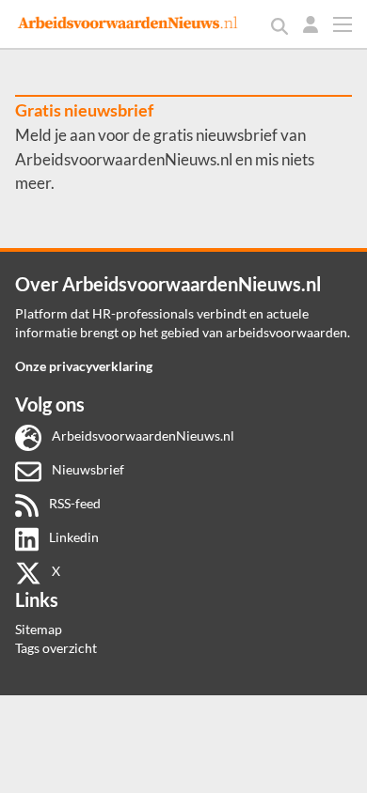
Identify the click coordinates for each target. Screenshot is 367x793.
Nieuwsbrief (86, 469)
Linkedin (72, 537)
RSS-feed (73, 503)
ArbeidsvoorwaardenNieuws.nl (141, 435)
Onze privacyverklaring (83, 366)
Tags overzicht (56, 648)
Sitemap (38, 629)
